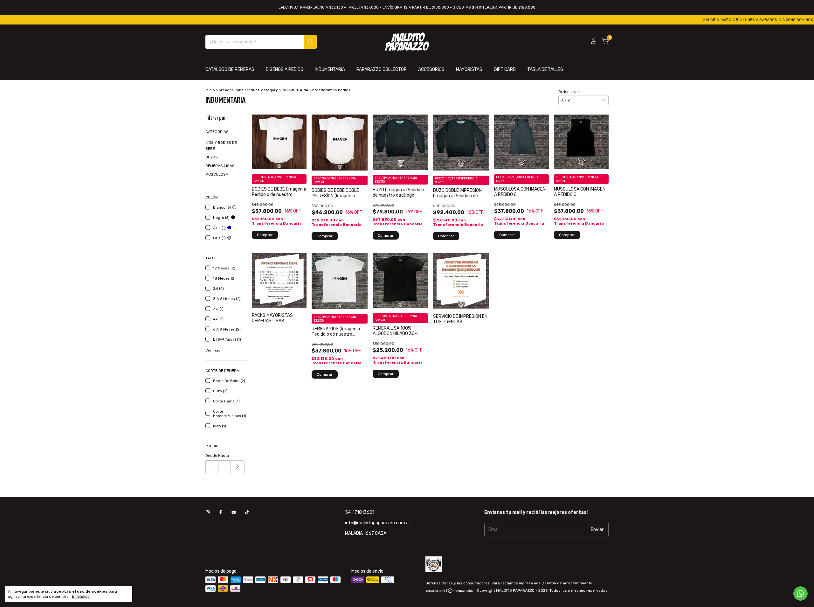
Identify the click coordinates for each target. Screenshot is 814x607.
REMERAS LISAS (220, 166)
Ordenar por (569, 91)
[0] (605, 41)
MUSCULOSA (216, 174)
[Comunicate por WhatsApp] (800, 593)
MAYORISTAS (469, 69)
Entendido (81, 596)
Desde (211, 455)
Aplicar (238, 467)
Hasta (223, 455)
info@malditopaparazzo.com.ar (377, 523)
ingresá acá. (530, 583)
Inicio (210, 90)
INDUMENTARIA (330, 69)
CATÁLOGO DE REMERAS (229, 69)
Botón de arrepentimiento (568, 583)
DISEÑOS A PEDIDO (284, 69)
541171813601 (359, 512)
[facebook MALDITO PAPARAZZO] (220, 512)
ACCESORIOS (431, 69)
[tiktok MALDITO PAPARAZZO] (247, 512)
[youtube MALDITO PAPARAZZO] (233, 512)
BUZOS (211, 157)
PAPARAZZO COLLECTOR (381, 69)
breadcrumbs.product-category (248, 90)
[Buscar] (310, 42)
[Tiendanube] (450, 592)
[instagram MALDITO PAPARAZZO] (207, 512)
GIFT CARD (505, 69)
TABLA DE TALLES (545, 69)
